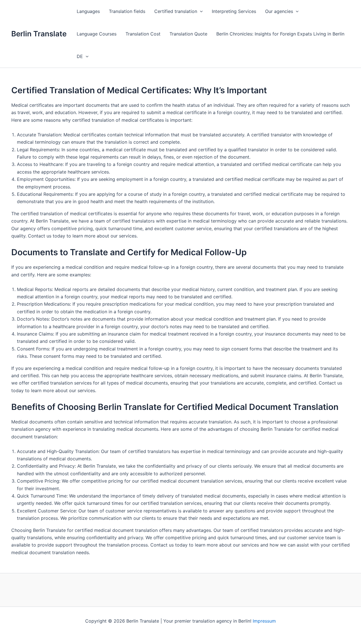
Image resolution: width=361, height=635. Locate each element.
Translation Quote (188, 34)
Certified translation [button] (175, 11)
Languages (88, 11)
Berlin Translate (39, 33)
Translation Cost (143, 34)
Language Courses (96, 34)
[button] (200, 11)
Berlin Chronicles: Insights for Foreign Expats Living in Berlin (280, 34)
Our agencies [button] (279, 11)
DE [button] (80, 56)
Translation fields (127, 11)
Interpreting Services (234, 11)
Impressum (264, 621)
